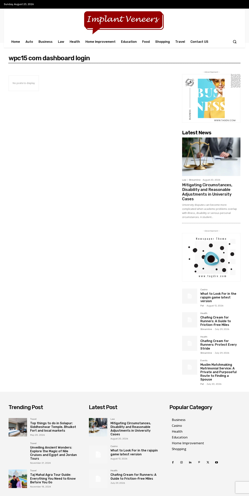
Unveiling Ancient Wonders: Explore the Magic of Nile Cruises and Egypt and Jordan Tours (53, 453)
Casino (204, 290)
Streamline (195, 180)
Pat (202, 305)
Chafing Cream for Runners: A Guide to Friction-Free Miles (215, 321)
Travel (33, 419)
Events (203, 361)
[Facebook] (172, 462)
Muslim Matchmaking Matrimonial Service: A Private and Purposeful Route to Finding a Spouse (218, 372)
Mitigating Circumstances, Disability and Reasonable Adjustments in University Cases (207, 192)
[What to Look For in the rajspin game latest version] (189, 296)
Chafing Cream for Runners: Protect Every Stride (218, 344)
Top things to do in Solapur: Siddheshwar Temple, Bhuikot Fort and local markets (53, 426)
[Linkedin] (190, 462)
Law (184, 180)
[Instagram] (181, 462)
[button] (234, 41)
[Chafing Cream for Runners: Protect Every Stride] (189, 343)
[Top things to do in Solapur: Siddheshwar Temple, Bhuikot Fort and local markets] (18, 427)
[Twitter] (207, 462)
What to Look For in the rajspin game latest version (218, 297)
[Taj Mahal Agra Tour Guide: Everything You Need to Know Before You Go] (18, 479)
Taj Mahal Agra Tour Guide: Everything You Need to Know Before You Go (53, 478)
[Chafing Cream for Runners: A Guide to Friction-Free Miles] (189, 319)
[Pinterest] (199, 462)
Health (203, 313)
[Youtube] (216, 462)
